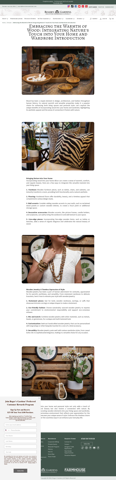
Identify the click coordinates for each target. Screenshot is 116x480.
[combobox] (7, 430)
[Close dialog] (39, 398)
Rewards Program (53, 447)
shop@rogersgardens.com (27, 6)
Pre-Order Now (58, 3)
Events (79, 19)
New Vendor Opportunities (69, 452)
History (50, 449)
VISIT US (101, 7)
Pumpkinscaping (16, 19)
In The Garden (43, 19)
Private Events (30, 19)
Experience (57, 19)
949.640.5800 (12, 6)
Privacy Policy (31, 462)
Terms (5, 464)
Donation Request (70, 455)
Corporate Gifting (53, 442)
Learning (69, 19)
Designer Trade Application (69, 447)
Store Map (51, 454)
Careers (67, 444)
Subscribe (20, 471)
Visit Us (50, 452)
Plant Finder (52, 456)
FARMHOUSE (109, 7)
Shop (4, 19)
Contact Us (68, 442)
